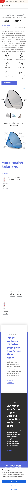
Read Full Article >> (10, 381)
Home (2, 17)
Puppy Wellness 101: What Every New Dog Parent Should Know (14, 347)
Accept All (14, 481)
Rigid (17, 17)
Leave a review (5, 25)
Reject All (14, 489)
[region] (14, 480)
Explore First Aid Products (6, 172)
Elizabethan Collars (10, 17)
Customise (14, 485)
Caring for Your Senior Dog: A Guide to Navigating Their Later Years (14, 415)
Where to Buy (9, 82)
